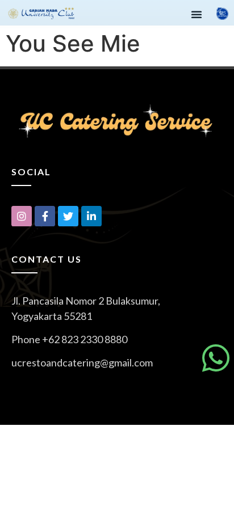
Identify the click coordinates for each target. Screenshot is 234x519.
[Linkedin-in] (91, 216)
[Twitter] (68, 216)
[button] (196, 14)
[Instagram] (21, 216)
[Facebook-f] (45, 216)
